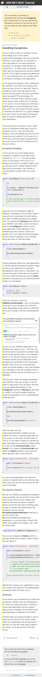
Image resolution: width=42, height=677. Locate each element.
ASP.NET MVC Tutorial (20, 2)
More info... (15, 33)
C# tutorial (17, 158)
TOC (35, 6)
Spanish (14, 655)
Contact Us (16, 675)
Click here (12, 661)
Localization (30, 675)
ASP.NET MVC (22, 7)
